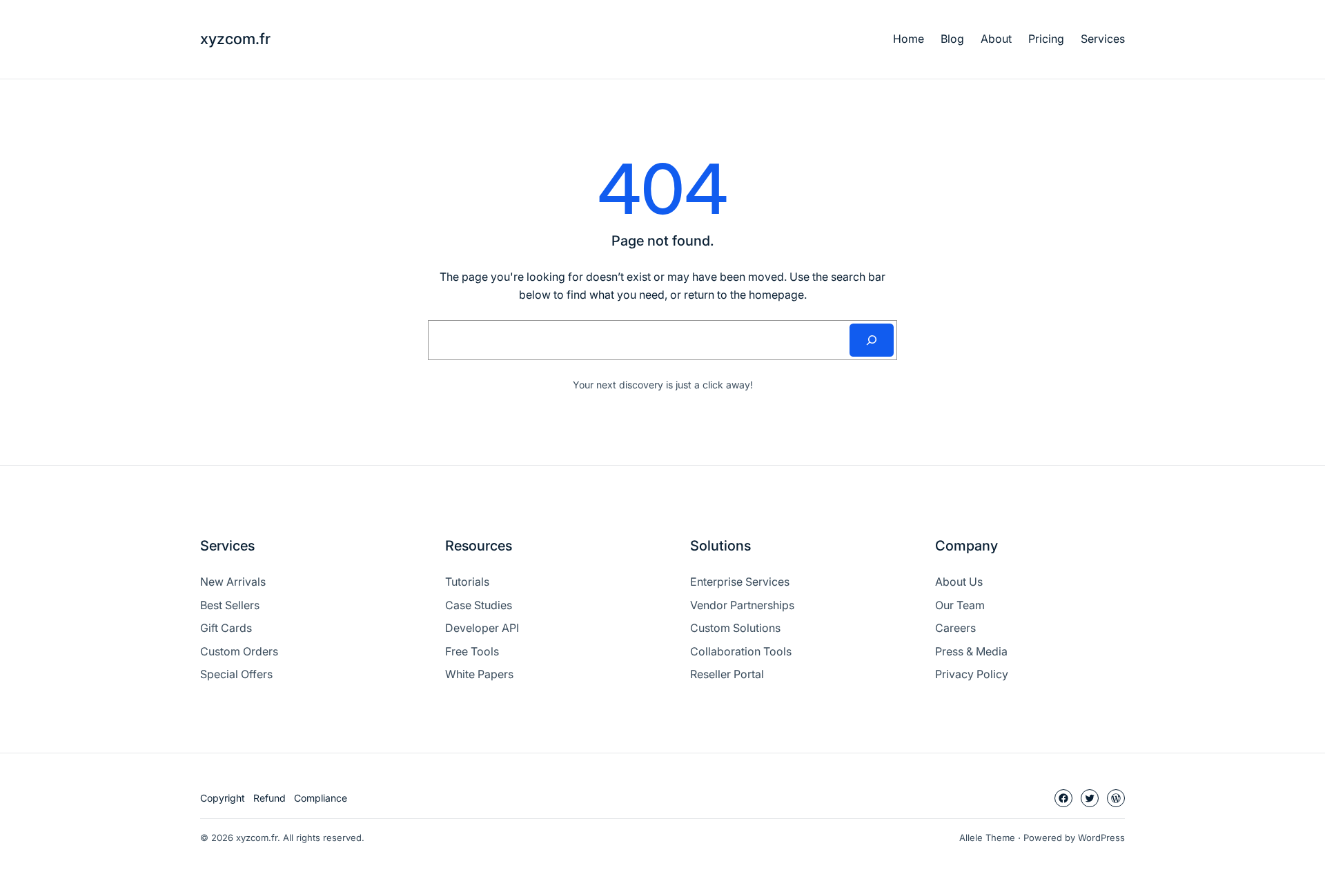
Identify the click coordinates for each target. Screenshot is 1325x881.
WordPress (1101, 837)
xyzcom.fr (235, 39)
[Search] (872, 340)
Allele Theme (987, 837)
